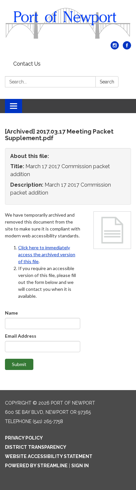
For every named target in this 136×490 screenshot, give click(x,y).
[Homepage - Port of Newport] (68, 24)
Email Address (20, 336)
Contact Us (27, 64)
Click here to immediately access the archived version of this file (46, 254)
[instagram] (115, 48)
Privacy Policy (24, 438)
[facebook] (127, 48)
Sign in (80, 465)
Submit (19, 364)
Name (11, 313)
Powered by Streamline (36, 465)
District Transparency (35, 447)
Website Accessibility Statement (48, 456)
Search (107, 81)
